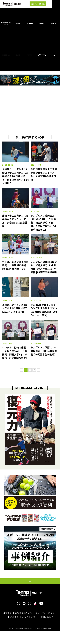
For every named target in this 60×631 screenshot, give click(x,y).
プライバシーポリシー (46, 613)
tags (54, 55)
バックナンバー (29, 617)
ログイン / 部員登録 (38, 4)
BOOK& (42, 55)
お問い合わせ (47, 617)
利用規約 (14, 617)
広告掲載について (23, 613)
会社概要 (7, 613)
